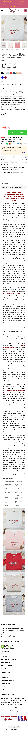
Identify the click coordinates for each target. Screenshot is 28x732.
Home (2, 49)
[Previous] (3, 28)
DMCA (3, 687)
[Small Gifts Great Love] (14, 10)
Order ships (14, 162)
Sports (23, 49)
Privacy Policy (5, 662)
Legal (2, 690)
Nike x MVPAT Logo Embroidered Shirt (13, 172)
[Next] (24, 28)
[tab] (14, 184)
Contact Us (4, 678)
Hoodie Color (5, 70)
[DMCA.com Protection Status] (7, 646)
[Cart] (25, 10)
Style (3, 61)
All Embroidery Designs (12, 49)
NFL (2, 51)
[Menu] (2, 10)
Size (2, 81)
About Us (4, 656)
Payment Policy (6, 684)
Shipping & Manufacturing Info (11, 187)
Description (5, 184)
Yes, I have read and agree (10, 107)
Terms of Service (6, 665)
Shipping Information (8, 681)
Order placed (4, 162)
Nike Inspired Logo (11, 169)
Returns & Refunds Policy (9, 659)
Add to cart (17, 132)
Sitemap (3, 668)
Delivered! (24, 162)
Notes (3, 109)
